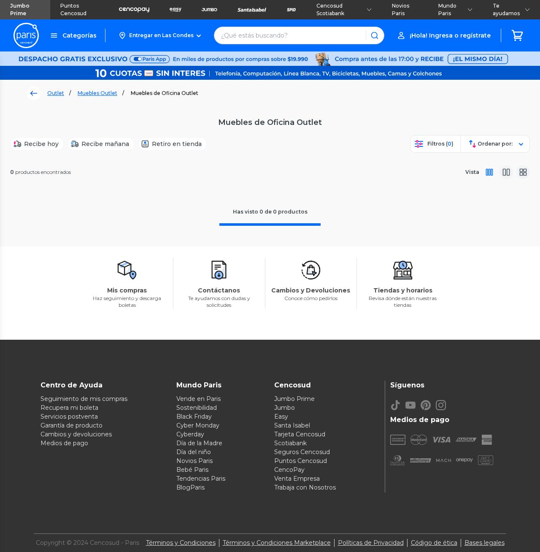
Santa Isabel (292, 425)
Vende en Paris (198, 399)
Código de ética (434, 543)
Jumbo (284, 407)
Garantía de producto (71, 425)
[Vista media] (506, 172)
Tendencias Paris (200, 478)
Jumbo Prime (20, 9)
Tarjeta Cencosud (299, 434)
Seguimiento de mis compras (83, 399)
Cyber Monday (197, 425)
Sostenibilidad (196, 407)
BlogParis (190, 487)
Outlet (55, 93)
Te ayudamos (506, 9)
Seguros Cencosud (302, 452)
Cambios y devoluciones (76, 434)
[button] (160, 35)
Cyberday (190, 434)
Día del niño (193, 452)
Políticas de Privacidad (371, 543)
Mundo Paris (447, 9)
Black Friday (194, 416)
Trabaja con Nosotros (305, 487)
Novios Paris (400, 9)
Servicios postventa (69, 416)
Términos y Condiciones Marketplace (277, 543)
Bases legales (484, 543)
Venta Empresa (297, 478)
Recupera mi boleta (69, 407)
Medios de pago (64, 443)
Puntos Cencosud (73, 9)
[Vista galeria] (523, 172)
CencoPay (289, 470)
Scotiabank (290, 443)
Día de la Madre (199, 443)
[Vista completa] (489, 172)
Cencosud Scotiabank (330, 9)
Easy (281, 416)
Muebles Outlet (97, 93)
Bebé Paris (192, 470)
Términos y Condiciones (181, 543)
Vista (472, 172)
